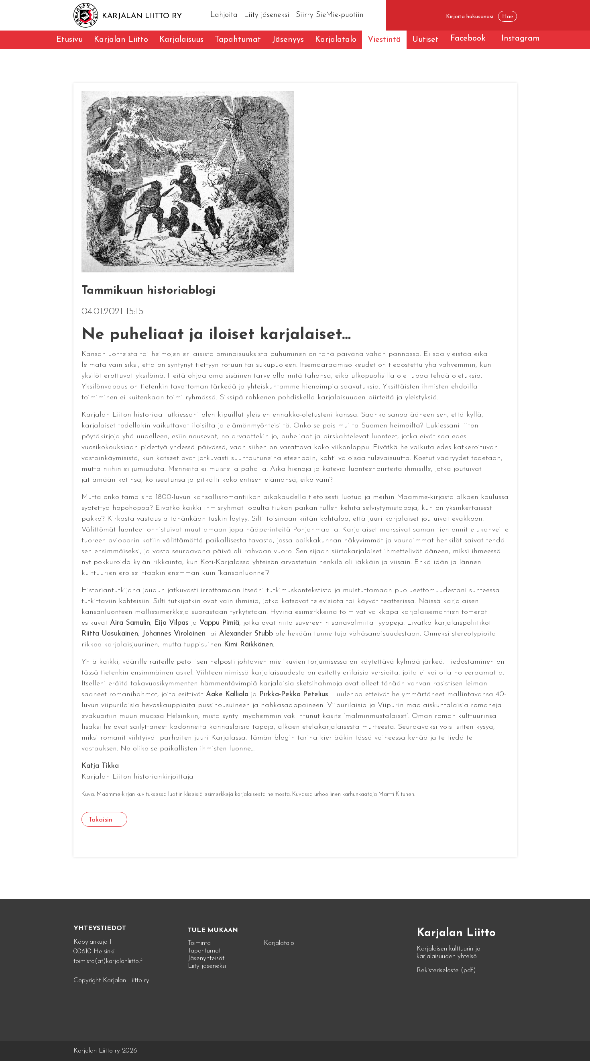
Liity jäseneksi (266, 15)
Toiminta (199, 943)
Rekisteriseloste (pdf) (446, 970)
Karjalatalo (335, 40)
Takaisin (100, 819)
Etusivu (69, 40)
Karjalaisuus (181, 40)
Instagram (520, 39)
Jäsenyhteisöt (206, 958)
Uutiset (425, 40)
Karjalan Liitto (121, 40)
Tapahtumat (238, 40)
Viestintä (384, 40)
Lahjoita (224, 15)
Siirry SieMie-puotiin (330, 15)
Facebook (467, 39)
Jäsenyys (288, 40)
